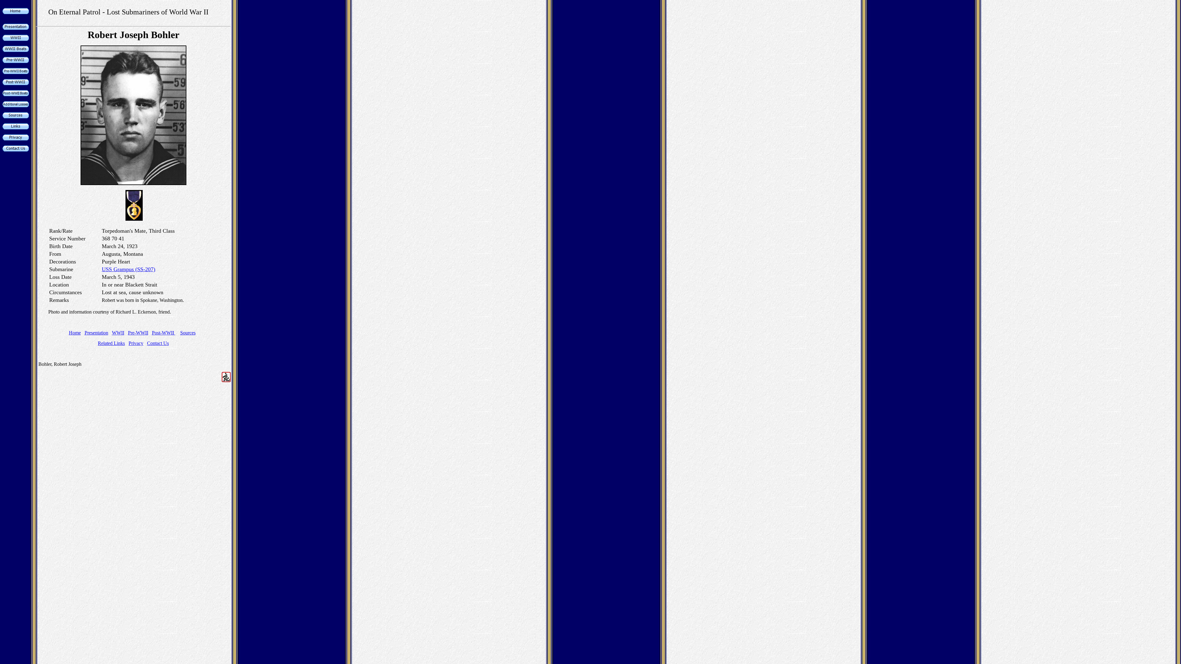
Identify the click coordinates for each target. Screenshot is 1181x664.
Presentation (96, 332)
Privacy (136, 343)
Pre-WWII (138, 332)
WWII (118, 332)
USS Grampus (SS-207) (128, 269)
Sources (188, 332)
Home (75, 332)
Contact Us (158, 343)
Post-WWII (163, 332)
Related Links (111, 343)
